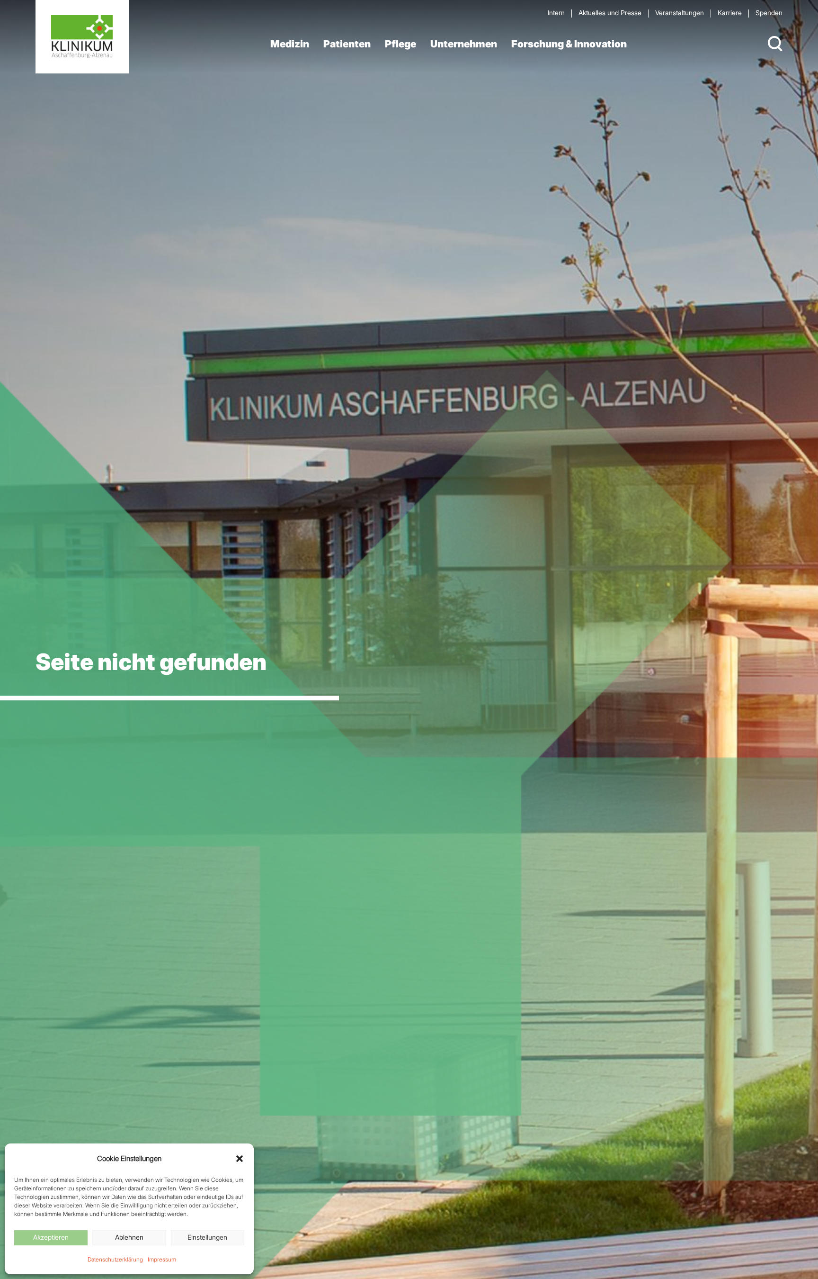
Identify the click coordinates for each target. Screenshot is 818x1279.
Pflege (400, 44)
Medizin (289, 44)
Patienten (347, 44)
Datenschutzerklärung (115, 1259)
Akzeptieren (51, 1237)
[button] (239, 1158)
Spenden (769, 13)
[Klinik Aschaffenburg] (82, 36)
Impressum (162, 1259)
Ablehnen (129, 1237)
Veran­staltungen (679, 13)
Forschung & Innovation (569, 44)
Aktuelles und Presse (609, 13)
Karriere (730, 13)
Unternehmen (463, 44)
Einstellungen (207, 1237)
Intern (556, 13)
